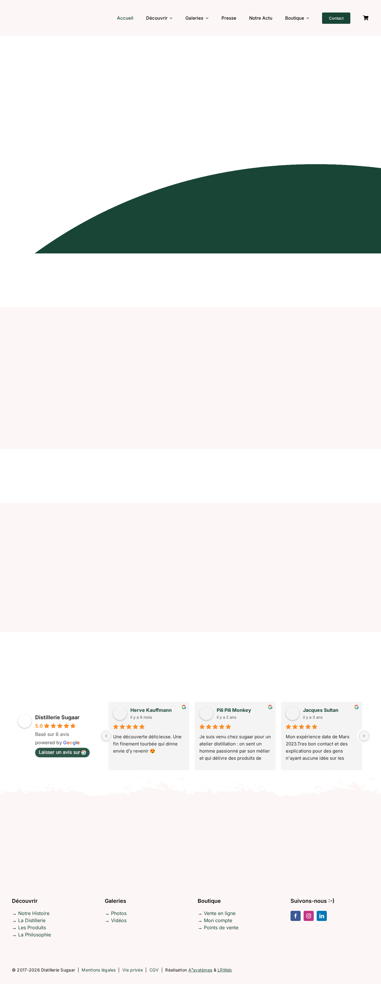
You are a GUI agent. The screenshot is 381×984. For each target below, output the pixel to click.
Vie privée (132, 969)
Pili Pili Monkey (234, 710)
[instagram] (309, 916)
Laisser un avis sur (59, 752)
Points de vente (221, 927)
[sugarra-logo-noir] (31, 4)
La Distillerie (32, 920)
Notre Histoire (33, 913)
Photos (119, 913)
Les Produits (32, 927)
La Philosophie (34, 935)
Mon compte (218, 920)
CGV (154, 969)
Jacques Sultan (320, 710)
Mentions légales (98, 969)
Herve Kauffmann (151, 710)
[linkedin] (322, 916)
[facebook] (296, 916)
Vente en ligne (219, 913)
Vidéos (119, 920)
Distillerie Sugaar (57, 717)
